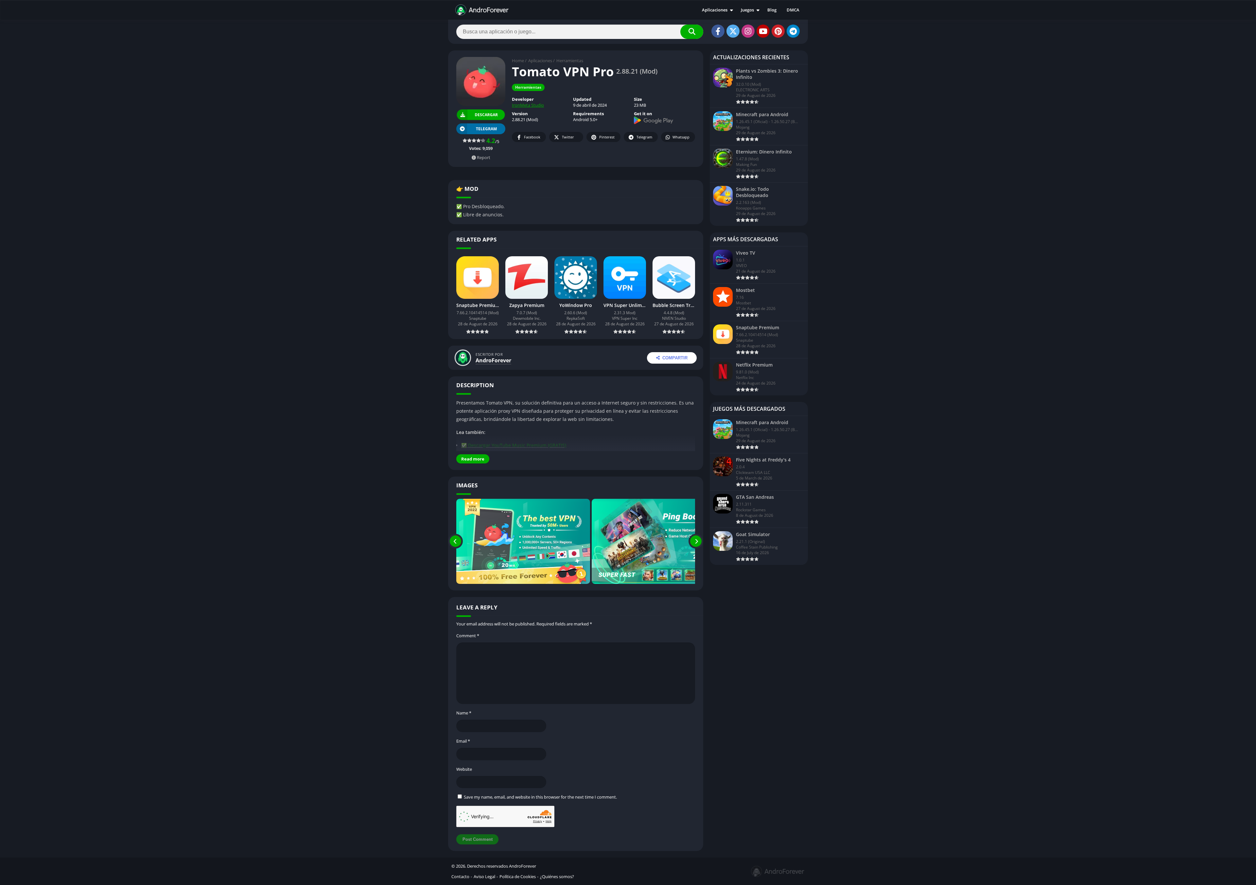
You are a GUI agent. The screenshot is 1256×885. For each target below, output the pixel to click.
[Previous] (455, 541)
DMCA (793, 10)
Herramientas (569, 60)
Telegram (644, 137)
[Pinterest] (778, 31)
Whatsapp (680, 137)
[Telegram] (793, 31)
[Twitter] (733, 31)
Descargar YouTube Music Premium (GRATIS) (517, 445)
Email (463, 741)
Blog (771, 10)
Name (463, 713)
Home (518, 60)
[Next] (696, 541)
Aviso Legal (484, 876)
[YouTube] (763, 31)
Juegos (747, 10)
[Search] (691, 32)
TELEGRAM (486, 129)
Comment (467, 636)
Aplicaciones (714, 10)
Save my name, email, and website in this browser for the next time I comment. (540, 797)
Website (464, 769)
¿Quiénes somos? (557, 876)
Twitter (568, 137)
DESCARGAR (486, 114)
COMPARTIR (675, 357)
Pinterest (607, 137)
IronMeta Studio (528, 105)
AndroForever (493, 360)
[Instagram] (748, 31)
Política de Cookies (517, 876)
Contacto (460, 876)
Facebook (532, 137)
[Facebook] (717, 31)
